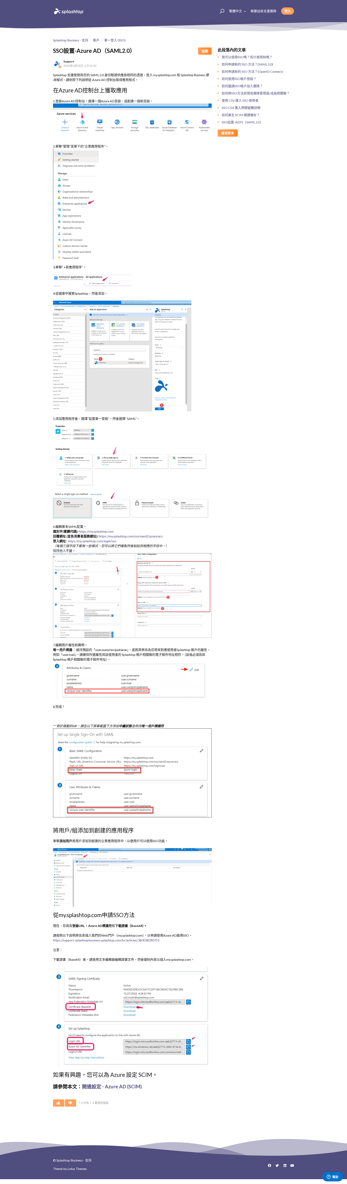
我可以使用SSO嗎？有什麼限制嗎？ (247, 57)
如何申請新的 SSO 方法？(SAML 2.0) (247, 64)
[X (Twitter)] (276, 1167)
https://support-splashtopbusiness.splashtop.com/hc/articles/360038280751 (106, 940)
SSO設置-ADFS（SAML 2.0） (242, 122)
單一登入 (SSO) (115, 40)
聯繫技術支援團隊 (263, 11)
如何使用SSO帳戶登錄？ (239, 79)
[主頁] (68, 11)
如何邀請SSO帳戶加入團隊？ (242, 86)
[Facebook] (268, 1167)
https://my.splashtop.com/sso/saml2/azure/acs (131, 536)
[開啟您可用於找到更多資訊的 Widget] (332, 1177)
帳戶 (96, 40)
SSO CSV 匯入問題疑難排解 (241, 108)
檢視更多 (227, 133)
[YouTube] (291, 1167)
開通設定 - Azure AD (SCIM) (112, 1086)
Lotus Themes (77, 1169)
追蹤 (205, 51)
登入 (287, 11)
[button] (220, 11)
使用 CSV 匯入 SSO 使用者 (240, 100)
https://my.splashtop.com (96, 531)
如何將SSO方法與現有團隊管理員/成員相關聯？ (256, 93)
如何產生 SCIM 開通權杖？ (241, 115)
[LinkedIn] (283, 1167)
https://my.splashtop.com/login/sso (92, 541)
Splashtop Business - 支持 (70, 40)
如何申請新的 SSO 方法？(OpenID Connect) (252, 71)
